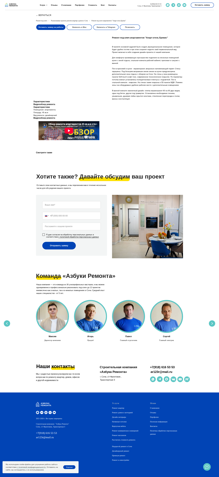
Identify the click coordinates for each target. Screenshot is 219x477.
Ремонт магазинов (119, 435)
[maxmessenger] (179, 5)
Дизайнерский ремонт (120, 451)
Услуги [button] (43, 5)
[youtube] (184, 5)
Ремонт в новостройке (120, 460)
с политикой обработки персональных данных (78, 237)
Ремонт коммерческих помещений (125, 431)
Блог (103, 5)
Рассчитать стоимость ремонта (123, 440)
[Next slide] (212, 323)
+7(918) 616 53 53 (162, 367)
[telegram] (173, 5)
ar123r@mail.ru (161, 372)
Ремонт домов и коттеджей (122, 413)
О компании (66, 5)
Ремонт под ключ (41, 21)
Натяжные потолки (119, 422)
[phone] (50, 412)
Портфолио (79, 5)
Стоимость (92, 5)
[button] (202, 5)
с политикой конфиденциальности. (31, 467)
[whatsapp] (168, 5)
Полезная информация (158, 422)
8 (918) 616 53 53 (155, 4)
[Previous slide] (7, 323)
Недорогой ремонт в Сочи (122, 446)
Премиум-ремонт (118, 456)
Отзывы (54, 5)
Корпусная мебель (119, 426)
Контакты (112, 5)
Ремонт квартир (118, 408)
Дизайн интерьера (119, 417)
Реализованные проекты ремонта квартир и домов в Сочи (69, 21)
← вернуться (43, 15)
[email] (54, 412)
